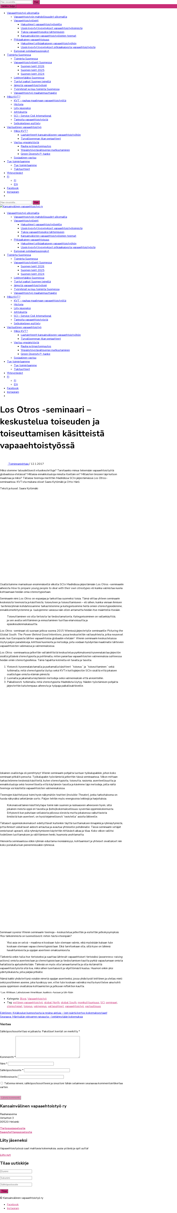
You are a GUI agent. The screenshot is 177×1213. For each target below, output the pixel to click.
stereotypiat (14, 1006)
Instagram (13, 192)
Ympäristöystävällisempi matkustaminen (45, 150)
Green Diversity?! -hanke (35, 154)
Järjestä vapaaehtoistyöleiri (30, 85)
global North (52, 1002)
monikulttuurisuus (88, 1002)
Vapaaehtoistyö (37, 999)
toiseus (28, 1006)
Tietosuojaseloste (12, 1128)
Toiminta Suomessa (19, 55)
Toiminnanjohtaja (18, 464)
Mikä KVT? (13, 97)
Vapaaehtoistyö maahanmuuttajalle (35, 93)
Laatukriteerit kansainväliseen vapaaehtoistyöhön (51, 135)
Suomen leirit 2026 (32, 66)
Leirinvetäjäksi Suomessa (29, 78)
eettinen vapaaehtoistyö (28, 1002)
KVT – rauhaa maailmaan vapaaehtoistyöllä (40, 100)
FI (8, 177)
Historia (18, 104)
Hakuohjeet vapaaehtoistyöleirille (41, 24)
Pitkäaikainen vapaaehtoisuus (31, 40)
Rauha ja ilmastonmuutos (36, 146)
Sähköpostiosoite (11, 1070)
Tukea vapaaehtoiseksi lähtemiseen (42, 32)
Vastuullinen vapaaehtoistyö (24, 127)
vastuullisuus (93, 1006)
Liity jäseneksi (22, 108)
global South (69, 1002)
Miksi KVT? (21, 131)
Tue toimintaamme (18, 161)
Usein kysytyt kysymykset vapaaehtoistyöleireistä (51, 28)
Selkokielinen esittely (27, 123)
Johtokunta (20, 112)
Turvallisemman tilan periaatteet (41, 139)
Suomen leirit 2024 (32, 74)
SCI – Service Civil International (32, 116)
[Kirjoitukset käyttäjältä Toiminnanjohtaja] (4, 464)
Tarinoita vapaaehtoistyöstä (31, 120)
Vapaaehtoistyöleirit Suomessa (33, 62)
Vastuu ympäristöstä (26, 142)
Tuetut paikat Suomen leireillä (32, 81)
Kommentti (8, 1057)
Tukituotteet (22, 169)
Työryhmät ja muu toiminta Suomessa (36, 89)
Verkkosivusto (8, 1077)
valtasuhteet (56, 1006)
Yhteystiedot (15, 173)
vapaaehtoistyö (74, 1006)
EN (16, 184)
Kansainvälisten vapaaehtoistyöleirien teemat (48, 36)
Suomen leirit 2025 (32, 70)
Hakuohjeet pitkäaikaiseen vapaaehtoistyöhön (48, 43)
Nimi (3, 1064)
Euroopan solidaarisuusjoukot (31, 51)
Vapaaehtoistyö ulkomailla (23, 13)
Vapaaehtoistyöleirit (26, 21)
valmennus (40, 1006)
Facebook (13, 188)
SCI (102, 1002)
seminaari (111, 1002)
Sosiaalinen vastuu (25, 158)
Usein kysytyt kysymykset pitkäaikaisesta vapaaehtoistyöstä (58, 47)
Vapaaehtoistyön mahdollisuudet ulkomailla (40, 17)
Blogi (23, 999)
